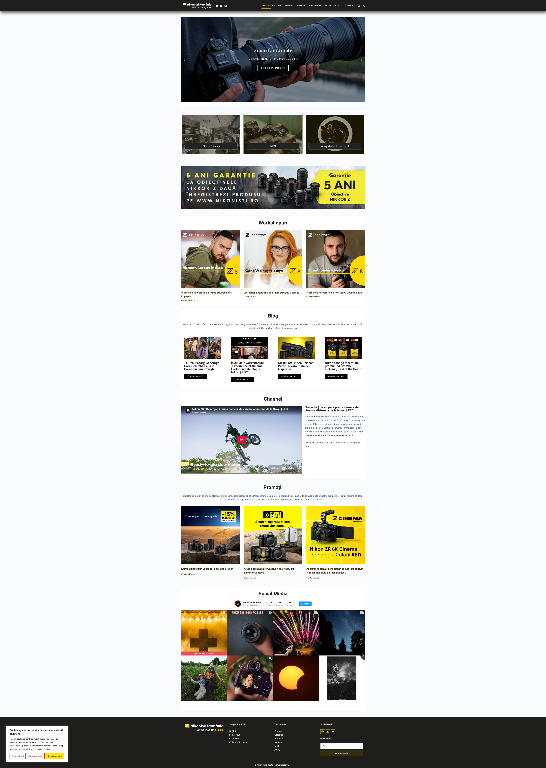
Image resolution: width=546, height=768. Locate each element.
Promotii (289, 6)
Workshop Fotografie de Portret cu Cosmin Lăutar (335, 292)
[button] (184, 60)
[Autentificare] (364, 6)
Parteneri (276, 6)
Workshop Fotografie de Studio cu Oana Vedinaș (271, 292)
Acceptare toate (55, 756)
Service (327, 6)
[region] (37, 744)
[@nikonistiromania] (238, 604)
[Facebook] (217, 6)
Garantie (301, 6)
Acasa (266, 6)
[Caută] (359, 6)
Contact (349, 6)
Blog (337, 6)
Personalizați (18, 756)
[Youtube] (333, 731)
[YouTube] (226, 6)
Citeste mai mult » (188, 300)
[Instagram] (221, 6)
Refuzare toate (36, 756)
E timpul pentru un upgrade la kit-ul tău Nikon (207, 568)
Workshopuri (315, 6)
